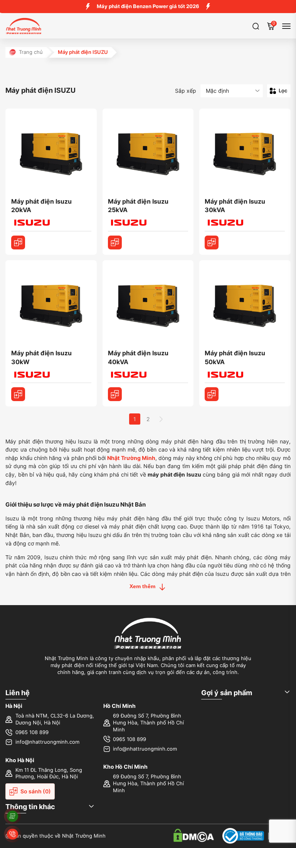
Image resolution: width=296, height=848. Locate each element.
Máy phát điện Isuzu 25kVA (138, 205)
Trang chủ (31, 52)
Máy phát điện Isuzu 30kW (41, 357)
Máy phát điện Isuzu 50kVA (235, 357)
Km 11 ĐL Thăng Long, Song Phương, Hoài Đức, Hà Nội (48, 773)
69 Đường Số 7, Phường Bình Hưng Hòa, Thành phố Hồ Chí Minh (148, 722)
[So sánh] (18, 242)
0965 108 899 (32, 732)
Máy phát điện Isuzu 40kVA (138, 357)
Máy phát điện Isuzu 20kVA (41, 205)
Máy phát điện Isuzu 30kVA (235, 205)
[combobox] (231, 91)
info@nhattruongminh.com (47, 742)
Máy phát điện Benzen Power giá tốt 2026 (148, 6)
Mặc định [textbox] (217, 90)
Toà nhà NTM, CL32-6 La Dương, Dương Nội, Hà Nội (54, 719)
